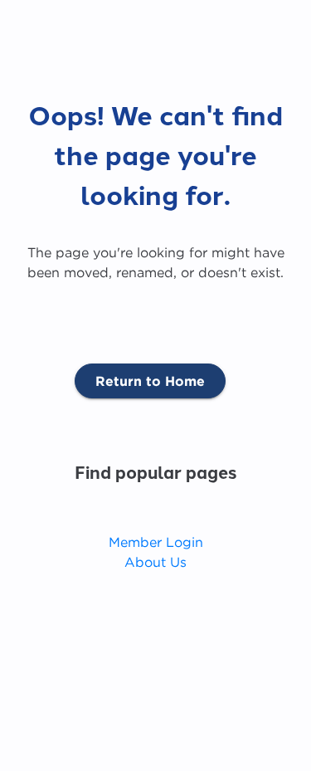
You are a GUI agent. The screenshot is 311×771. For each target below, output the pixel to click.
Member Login (156, 541)
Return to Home (150, 380)
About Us (155, 561)
